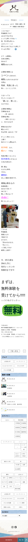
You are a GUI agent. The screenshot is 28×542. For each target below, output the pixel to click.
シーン (21, 442)
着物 (7, 474)
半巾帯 (17, 465)
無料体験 (17, 489)
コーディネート (20, 361)
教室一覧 (21, 540)
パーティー (17, 446)
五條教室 (17, 427)
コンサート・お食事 (23, 447)
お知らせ (20, 474)
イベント (17, 478)
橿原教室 (23, 432)
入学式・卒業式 (23, 455)
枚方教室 (17, 432)
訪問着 (10, 482)
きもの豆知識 (7, 370)
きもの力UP (20, 366)
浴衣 (4, 478)
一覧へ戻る (14, 351)
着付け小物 (7, 461)
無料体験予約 (9, 540)
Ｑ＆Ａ (7, 420)
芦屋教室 (23, 427)
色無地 (10, 478)
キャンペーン (17, 483)
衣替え (21, 507)
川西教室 (17, 436)
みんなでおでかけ (7, 366)
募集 (24, 482)
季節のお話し (7, 507)
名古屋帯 (17, 469)
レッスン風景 (20, 503)
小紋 (10, 486)
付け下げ (4, 482)
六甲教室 (17, 423)
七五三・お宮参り (17, 455)
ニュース (23, 478)
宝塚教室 (23, 423)
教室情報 (20, 420)
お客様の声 (7, 361)
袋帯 (24, 465)
